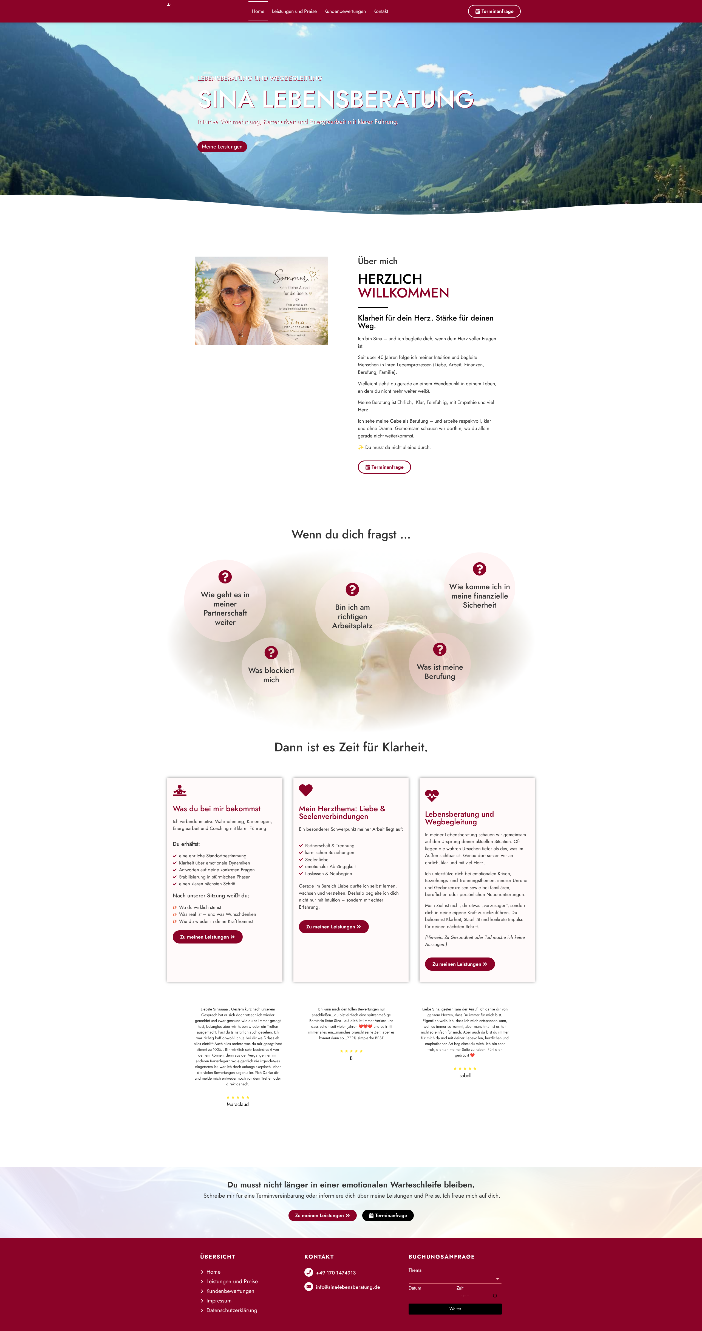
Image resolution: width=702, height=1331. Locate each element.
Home (258, 11)
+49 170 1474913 (336, 1272)
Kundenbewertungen (345, 11)
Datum (415, 1288)
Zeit (460, 1288)
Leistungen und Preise (294, 11)
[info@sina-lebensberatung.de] (308, 1286)
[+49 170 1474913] (308, 1272)
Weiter (455, 1309)
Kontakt (380, 11)
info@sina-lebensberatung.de (348, 1287)
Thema (415, 1270)
